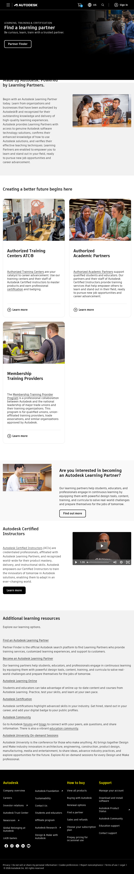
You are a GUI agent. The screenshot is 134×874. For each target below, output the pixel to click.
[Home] (25, 5)
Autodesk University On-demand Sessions (30, 735)
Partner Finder (18, 44)
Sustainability (43, 798)
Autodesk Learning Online (20, 681)
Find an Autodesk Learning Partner (26, 640)
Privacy (6, 865)
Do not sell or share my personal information (34, 865)
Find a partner (75, 812)
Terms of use (111, 865)
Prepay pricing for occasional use (77, 839)
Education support (109, 825)
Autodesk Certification (17, 699)
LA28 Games (10, 838)
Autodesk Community (17, 717)
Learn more (20, 310)
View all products (77, 790)
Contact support (108, 833)
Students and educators (48, 813)
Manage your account (111, 790)
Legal (122, 865)
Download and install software (111, 800)
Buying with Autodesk (79, 798)
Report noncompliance (91, 865)
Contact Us (41, 805)
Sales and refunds (77, 819)
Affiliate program (45, 820)
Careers (7, 798)
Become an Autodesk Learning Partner (28, 659)
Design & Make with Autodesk (46, 837)
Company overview (14, 790)
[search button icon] (103, 5)
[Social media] (17, 846)
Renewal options (76, 805)
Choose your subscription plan (81, 829)
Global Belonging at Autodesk (14, 829)
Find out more (72, 513)
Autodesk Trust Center (15, 813)
